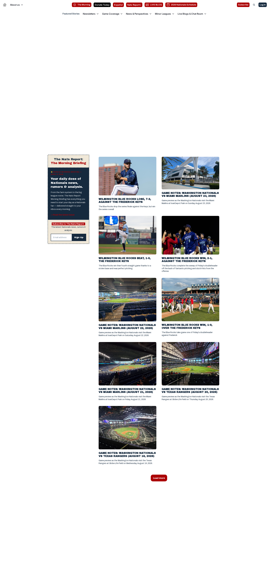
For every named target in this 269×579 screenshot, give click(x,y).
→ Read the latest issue (63, 215)
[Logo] (4, 4)
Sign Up (78, 237)
